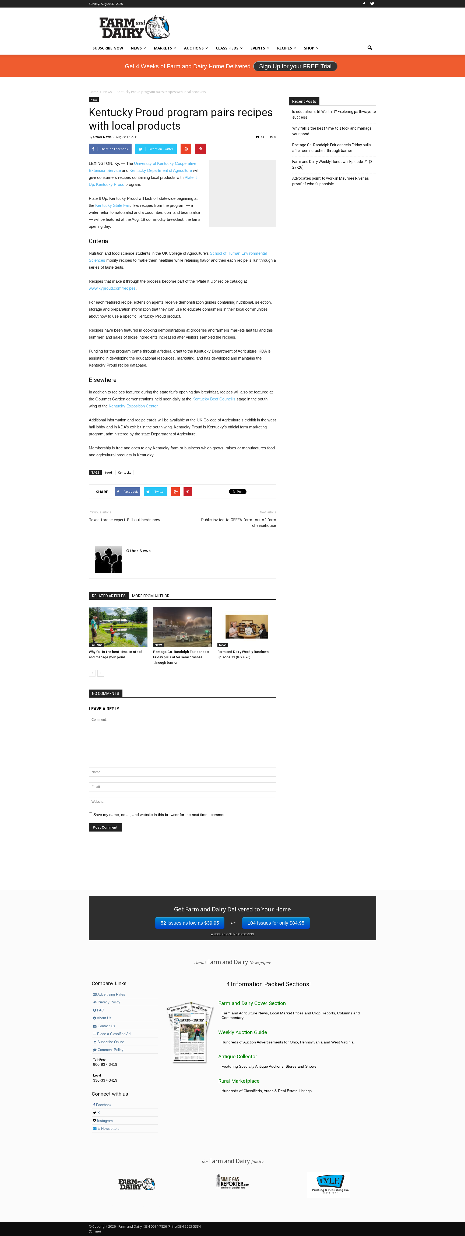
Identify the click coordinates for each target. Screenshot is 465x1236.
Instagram (104, 1121)
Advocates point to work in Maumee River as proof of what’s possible (330, 181)
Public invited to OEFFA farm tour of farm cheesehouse (238, 522)
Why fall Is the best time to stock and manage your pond (332, 131)
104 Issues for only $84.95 (276, 923)
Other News (102, 137)
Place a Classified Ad (113, 1034)
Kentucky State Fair (112, 205)
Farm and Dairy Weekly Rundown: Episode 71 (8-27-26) (333, 164)
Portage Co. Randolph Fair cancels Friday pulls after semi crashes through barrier (181, 657)
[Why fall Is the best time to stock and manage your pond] (118, 627)
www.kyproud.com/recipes (112, 288)
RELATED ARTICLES (109, 596)
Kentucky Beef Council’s (213, 399)
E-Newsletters (108, 1129)
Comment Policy (110, 1050)
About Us (103, 1018)
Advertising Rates (111, 994)
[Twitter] (372, 4)
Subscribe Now (108, 48)
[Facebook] (364, 4)
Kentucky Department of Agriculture (160, 170)
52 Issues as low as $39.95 (190, 923)
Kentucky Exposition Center (133, 406)
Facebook (103, 1105)
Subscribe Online (110, 1042)
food (108, 472)
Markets (163, 48)
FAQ (100, 1010)
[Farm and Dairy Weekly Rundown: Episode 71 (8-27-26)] (246, 627)
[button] (369, 48)
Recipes (284, 48)
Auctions (194, 48)
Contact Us (106, 1026)
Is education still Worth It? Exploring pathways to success (334, 114)
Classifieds (227, 48)
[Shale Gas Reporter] (232, 1188)
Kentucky (124, 472)
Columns (96, 645)
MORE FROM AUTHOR (151, 596)
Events (258, 48)
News (136, 48)
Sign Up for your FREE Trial (295, 66)
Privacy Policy (108, 1002)
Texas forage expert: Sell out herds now (124, 519)
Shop (309, 48)
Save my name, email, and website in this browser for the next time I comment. (160, 814)
